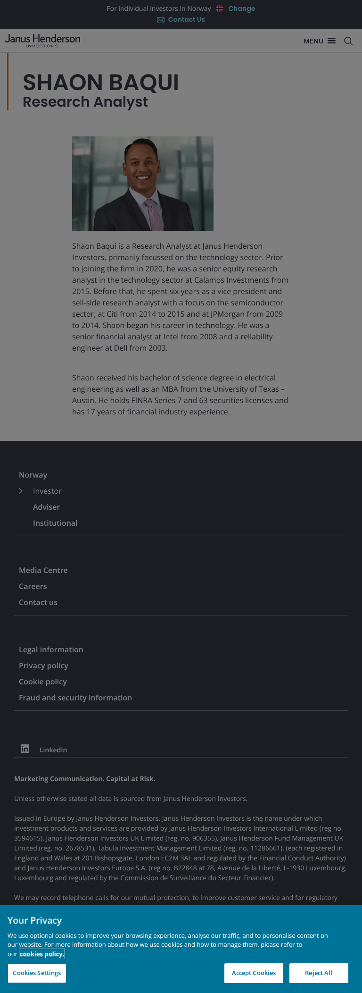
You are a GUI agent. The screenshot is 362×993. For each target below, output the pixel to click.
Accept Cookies (254, 972)
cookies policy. (42, 954)
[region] (181, 949)
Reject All (318, 972)
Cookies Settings (37, 972)
